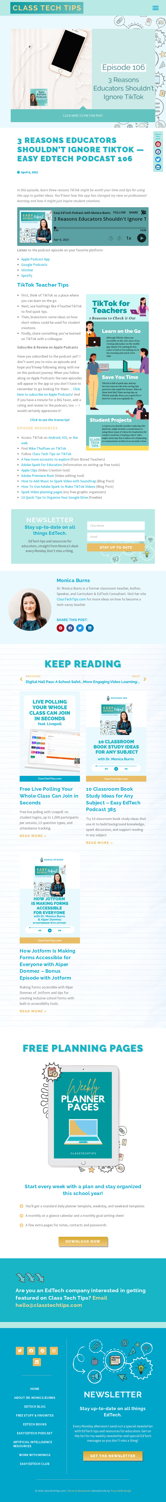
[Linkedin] (37, 1362)
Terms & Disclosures (79, 1491)
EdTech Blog (35, 1406)
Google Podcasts (34, 264)
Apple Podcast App (35, 259)
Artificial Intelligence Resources (32, 1444)
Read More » (33, 836)
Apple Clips (29, 470)
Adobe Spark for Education (41, 464)
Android (54, 437)
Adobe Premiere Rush (37, 475)
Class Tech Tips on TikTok (51, 453)
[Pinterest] (42, 1351)
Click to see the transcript (49, 419)
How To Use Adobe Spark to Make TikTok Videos (58, 486)
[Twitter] (20, 1351)
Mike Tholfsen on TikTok (47, 448)
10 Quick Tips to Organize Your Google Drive (55, 497)
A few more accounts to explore (45, 459)
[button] (156, 8)
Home (34, 1389)
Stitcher (27, 270)
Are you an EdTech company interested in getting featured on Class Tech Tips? (81, 1297)
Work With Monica (35, 1455)
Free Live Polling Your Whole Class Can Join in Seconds (49, 795)
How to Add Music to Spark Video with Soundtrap (58, 481)
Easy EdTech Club (34, 1464)
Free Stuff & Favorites (35, 1415)
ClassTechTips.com (71, 599)
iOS (64, 437)
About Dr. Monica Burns (34, 1397)
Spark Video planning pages (42, 492)
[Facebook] (31, 1351)
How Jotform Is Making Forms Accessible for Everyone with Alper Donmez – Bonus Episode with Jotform (48, 964)
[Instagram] (54, 1351)
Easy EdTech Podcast (34, 1433)
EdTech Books (35, 1424)
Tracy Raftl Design (121, 1491)
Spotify (26, 275)
